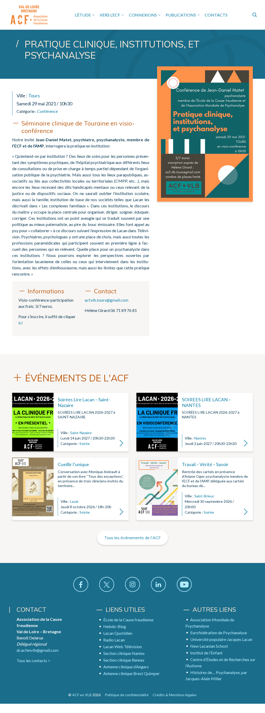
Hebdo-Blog (114, 626)
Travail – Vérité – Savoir (205, 464)
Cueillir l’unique (73, 464)
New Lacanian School (209, 646)
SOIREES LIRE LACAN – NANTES (206, 402)
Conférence (47, 111)
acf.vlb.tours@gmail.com (106, 299)
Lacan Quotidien (117, 633)
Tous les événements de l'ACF (132, 537)
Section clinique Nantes (124, 653)
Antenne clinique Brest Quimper (131, 673)
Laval (74, 501)
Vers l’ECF (110, 14)
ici (20, 322)
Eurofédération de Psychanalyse (218, 632)
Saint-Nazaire (81, 432)
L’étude (83, 14)
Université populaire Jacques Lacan (221, 639)
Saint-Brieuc (204, 496)
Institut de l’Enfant (206, 652)
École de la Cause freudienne (128, 619)
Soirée (84, 443)
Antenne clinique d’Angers (126, 666)
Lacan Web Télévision (122, 646)
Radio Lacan (114, 639)
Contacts (216, 14)
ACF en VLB (82, 695)
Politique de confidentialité (127, 695)
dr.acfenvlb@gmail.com (37, 650)
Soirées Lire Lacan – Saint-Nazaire (84, 402)
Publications (181, 14)
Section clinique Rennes (123, 659)
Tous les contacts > (33, 660)
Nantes (200, 438)
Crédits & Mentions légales (175, 695)
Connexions (143, 14)
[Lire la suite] (33, 422)
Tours (34, 95)
